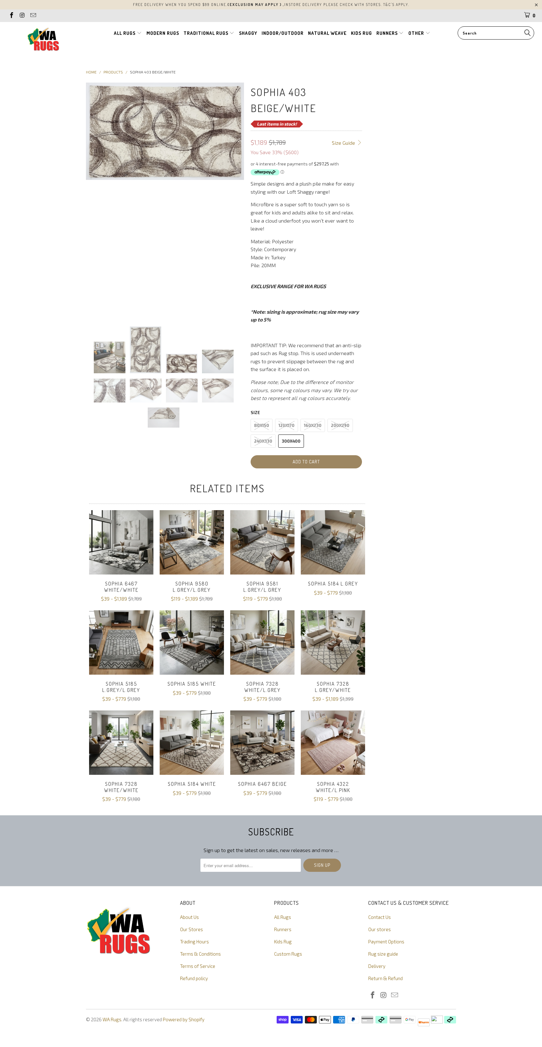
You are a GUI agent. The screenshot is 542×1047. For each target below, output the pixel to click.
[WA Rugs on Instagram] (22, 16)
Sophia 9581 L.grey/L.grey (262, 542)
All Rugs (282, 917)
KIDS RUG (361, 33)
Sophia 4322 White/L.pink (333, 742)
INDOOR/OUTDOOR (283, 33)
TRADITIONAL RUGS (206, 33)
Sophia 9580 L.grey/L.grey (192, 542)
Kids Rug (283, 941)
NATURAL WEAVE (327, 33)
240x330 (263, 441)
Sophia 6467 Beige (262, 742)
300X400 (291, 441)
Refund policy (194, 978)
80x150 (261, 425)
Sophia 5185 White (192, 642)
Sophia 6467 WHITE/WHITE (121, 542)
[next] (236, 200)
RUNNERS (387, 33)
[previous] (94, 200)
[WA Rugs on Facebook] (11, 16)
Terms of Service (197, 966)
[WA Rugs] (43, 40)
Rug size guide (383, 954)
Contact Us (379, 917)
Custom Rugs (288, 954)
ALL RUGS (125, 33)
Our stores (379, 929)
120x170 (287, 425)
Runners (282, 929)
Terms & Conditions (200, 954)
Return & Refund (385, 978)
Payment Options (386, 941)
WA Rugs (112, 1019)
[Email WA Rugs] (32, 16)
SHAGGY (248, 33)
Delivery (376, 966)
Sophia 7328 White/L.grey (262, 642)
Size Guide (344, 143)
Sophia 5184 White (192, 742)
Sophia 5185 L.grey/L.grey (121, 642)
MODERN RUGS (162, 33)
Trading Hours (194, 941)
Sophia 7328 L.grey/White (333, 642)
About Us (189, 917)
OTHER (416, 33)
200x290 (340, 425)
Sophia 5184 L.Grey (333, 542)
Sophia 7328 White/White (121, 742)
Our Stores (191, 929)
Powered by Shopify (184, 1019)
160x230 (312, 425)
